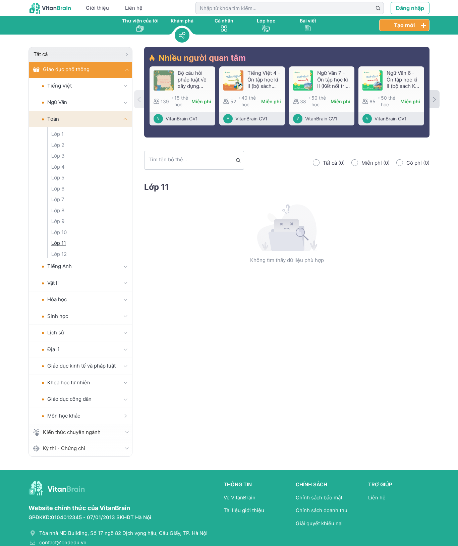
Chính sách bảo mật (319, 497)
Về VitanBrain (239, 497)
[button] (435, 99)
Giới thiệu (97, 8)
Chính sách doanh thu (321, 510)
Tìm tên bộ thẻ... (168, 159)
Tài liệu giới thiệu (244, 510)
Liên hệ (133, 8)
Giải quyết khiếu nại (319, 523)
